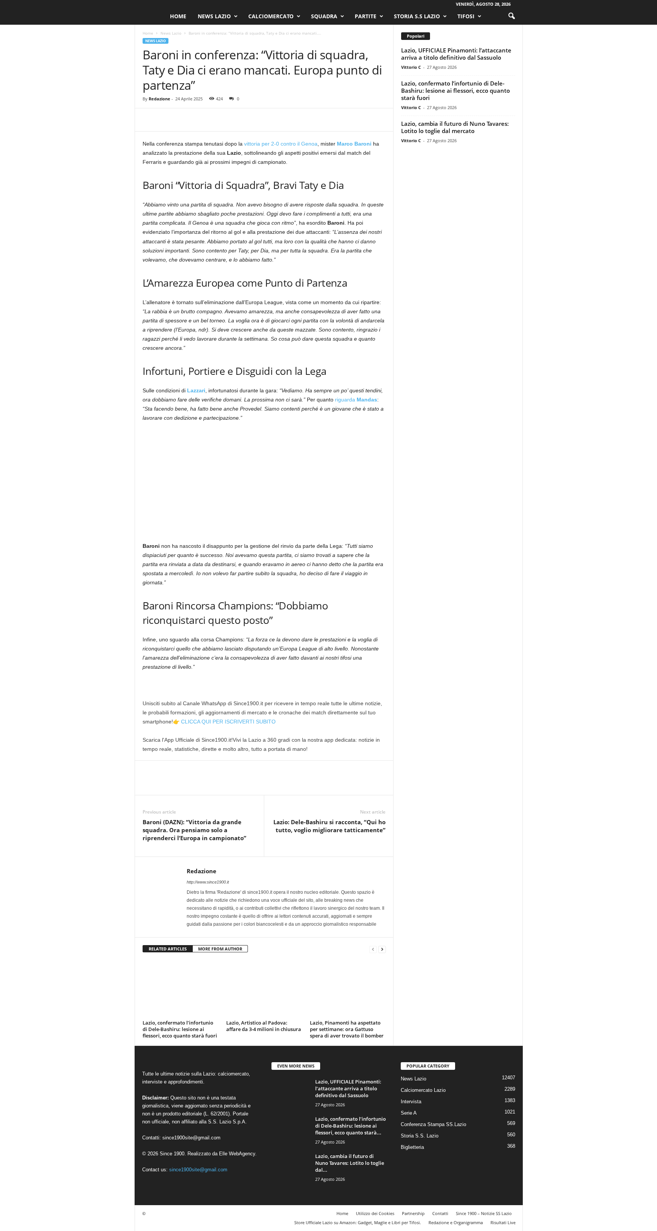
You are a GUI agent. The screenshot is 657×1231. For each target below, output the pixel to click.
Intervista (411, 1101)
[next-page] (382, 949)
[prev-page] (373, 949)
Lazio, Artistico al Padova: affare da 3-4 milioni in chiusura (263, 1026)
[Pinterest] (185, 119)
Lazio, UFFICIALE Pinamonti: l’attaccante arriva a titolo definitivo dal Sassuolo (456, 53)
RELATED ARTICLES (168, 949)
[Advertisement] (264, 485)
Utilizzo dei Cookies (375, 1213)
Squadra (324, 16)
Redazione (159, 99)
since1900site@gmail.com (191, 1138)
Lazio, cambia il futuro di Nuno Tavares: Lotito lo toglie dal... (349, 1163)
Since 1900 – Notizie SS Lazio (484, 1213)
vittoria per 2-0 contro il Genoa (280, 144)
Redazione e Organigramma (455, 1222)
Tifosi (465, 16)
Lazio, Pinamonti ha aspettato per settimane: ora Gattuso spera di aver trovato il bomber (347, 1029)
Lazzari (196, 390)
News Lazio (214, 16)
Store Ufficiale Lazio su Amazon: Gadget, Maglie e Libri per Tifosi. (357, 1222)
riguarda (355, 400)
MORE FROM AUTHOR (220, 949)
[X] (167, 119)
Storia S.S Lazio (417, 16)
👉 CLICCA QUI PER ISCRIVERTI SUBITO (224, 722)
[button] (511, 16)
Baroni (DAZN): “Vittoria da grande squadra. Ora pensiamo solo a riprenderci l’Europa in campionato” (194, 830)
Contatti (440, 1213)
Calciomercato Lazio (423, 1090)
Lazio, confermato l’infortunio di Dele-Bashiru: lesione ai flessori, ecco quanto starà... (350, 1125)
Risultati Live (503, 1222)
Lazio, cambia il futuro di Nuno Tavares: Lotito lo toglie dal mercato (455, 127)
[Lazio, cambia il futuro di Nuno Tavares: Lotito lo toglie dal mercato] (290, 1167)
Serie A (409, 1113)
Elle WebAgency (237, 1153)
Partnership (413, 1213)
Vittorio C (411, 67)
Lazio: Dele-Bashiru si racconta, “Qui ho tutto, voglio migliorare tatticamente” (329, 826)
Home (178, 16)
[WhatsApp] (202, 119)
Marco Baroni (354, 144)
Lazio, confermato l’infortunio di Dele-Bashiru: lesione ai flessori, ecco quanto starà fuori (180, 1029)
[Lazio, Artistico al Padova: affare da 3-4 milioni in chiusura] (264, 988)
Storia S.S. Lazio (419, 1136)
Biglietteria (412, 1147)
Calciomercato (271, 16)
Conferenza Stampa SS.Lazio (433, 1124)
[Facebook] (150, 119)
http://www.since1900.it (208, 882)
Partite (365, 16)
